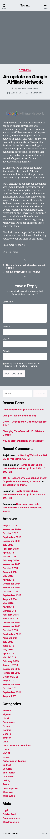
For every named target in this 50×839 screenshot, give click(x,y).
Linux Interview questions (17, 745)
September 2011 (12, 692)
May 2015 (8, 576)
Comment (8, 302)
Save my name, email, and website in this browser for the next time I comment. (22, 364)
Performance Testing (14, 761)
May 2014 (8, 603)
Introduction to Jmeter (15, 485)
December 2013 (11, 622)
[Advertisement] (25, 37)
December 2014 (11, 583)
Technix (25, 5)
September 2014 (12, 595)
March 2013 (9, 657)
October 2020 (10, 533)
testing (6, 780)
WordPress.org (11, 822)
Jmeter (7, 737)
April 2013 (8, 653)
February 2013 (11, 661)
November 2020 (12, 529)
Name (6, 327)
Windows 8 (9, 796)
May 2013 (8, 649)
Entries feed (9, 814)
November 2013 (11, 626)
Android (7, 710)
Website (6, 351)
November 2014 (11, 587)
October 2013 (10, 630)
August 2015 (10, 572)
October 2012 (10, 676)
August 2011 (9, 696)
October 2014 (10, 591)
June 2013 (8, 645)
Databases (8, 722)
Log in (6, 810)
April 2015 (8, 579)
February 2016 (11, 560)
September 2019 (12, 537)
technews (25, 70)
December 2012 (11, 669)
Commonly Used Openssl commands (23, 409)
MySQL (7, 753)
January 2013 (10, 665)
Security (7, 768)
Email (6, 339)
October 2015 (10, 568)
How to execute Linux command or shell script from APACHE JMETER (24, 468)
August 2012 (10, 680)
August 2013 (10, 638)
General (7, 733)
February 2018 (11, 548)
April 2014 (8, 607)
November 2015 (11, 564)
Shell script (9, 772)
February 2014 (11, 614)
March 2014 (9, 610)
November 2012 (11, 672)
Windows (8, 792)
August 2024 (10, 525)
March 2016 (9, 556)
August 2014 (10, 599)
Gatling (7, 730)
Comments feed (12, 818)
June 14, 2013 (17, 93)
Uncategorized (11, 788)
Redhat (7, 765)
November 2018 (11, 541)
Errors (6, 726)
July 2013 (8, 641)
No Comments (36, 93)
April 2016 (8, 552)
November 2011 (11, 684)
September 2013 (12, 634)
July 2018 (8, 545)
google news (12, 252)
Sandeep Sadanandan (28, 88)
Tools (6, 784)
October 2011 (10, 688)
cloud (6, 718)
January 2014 (10, 618)
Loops (6, 749)
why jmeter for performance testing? (23, 440)
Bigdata (7, 714)
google (21, 245)
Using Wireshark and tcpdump (20, 415)
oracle (6, 757)
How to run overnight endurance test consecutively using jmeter (22, 507)
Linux (5, 741)
